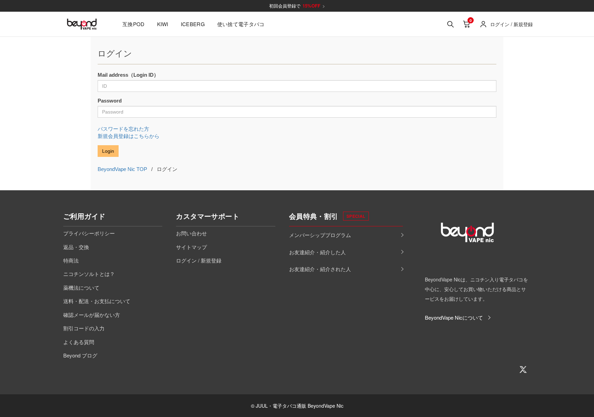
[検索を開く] (450, 24)
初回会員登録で (297, 6)
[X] (523, 369)
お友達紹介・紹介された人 (320, 268)
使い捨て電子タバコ (241, 24)
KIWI (162, 24)
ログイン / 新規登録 (198, 260)
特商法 (71, 260)
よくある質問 (78, 341)
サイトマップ (191, 246)
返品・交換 (76, 246)
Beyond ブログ (80, 355)
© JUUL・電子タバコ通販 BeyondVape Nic (297, 405)
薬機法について (81, 287)
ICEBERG (193, 24)
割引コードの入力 (83, 328)
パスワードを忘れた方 (123, 129)
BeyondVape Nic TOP (122, 169)
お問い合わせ (191, 233)
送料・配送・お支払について (96, 300)
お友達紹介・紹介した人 (317, 252)
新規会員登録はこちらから (129, 136)
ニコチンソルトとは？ (89, 273)
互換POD (133, 24)
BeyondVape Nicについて (454, 317)
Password (110, 101)
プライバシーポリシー (89, 233)
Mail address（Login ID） (128, 75)
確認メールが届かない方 (91, 314)
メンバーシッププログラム (320, 234)
